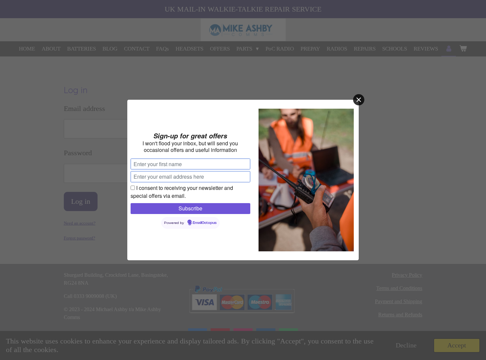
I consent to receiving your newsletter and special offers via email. (182, 191)
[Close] (358, 99)
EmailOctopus (205, 223)
